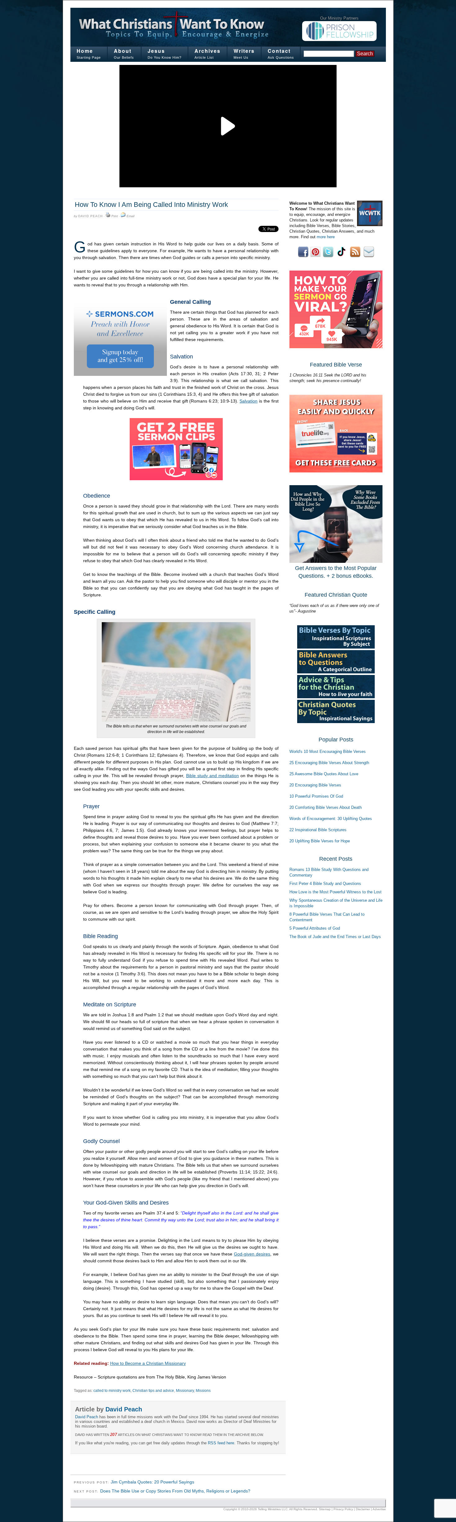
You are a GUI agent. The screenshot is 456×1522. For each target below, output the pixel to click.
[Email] (123, 216)
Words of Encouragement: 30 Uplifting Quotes (330, 818)
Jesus (156, 50)
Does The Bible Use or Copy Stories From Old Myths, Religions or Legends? (175, 1490)
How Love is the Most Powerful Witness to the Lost (335, 892)
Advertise (379, 1509)
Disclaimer (363, 1509)
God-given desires (252, 1253)
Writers (244, 50)
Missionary (185, 1390)
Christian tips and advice (153, 1390)
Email (130, 216)
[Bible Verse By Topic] (336, 647)
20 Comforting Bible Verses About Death (325, 807)
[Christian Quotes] (336, 721)
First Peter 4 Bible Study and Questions (325, 883)
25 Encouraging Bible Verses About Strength (329, 762)
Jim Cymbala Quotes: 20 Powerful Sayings (152, 1481)
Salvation (248, 401)
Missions (203, 1390)
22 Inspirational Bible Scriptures (317, 829)
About (123, 50)
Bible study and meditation (212, 775)
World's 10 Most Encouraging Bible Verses (327, 751)
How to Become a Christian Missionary (148, 1363)
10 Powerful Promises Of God (316, 796)
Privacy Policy (343, 1509)
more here (326, 237)
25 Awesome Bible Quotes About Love (323, 774)
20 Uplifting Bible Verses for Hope (319, 841)
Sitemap (325, 1509)
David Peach (90, 216)
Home (85, 50)
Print (114, 216)
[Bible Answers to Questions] (336, 672)
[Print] (107, 216)
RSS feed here (221, 1443)
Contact (279, 50)
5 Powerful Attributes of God (314, 928)
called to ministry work (112, 1390)
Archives (207, 50)
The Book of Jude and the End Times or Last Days (335, 936)
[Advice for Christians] (336, 697)
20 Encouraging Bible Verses (315, 785)
